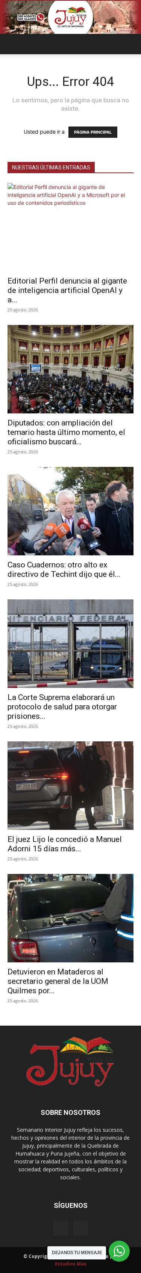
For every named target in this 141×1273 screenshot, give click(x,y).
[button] (13, 44)
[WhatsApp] (80, 1228)
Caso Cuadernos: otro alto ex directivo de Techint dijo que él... (64, 569)
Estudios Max (70, 1264)
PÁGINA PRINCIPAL (93, 132)
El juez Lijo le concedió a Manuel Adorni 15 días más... (65, 844)
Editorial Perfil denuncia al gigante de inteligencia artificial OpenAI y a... (67, 290)
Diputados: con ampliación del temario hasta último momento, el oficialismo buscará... (66, 432)
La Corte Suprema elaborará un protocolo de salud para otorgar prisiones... (62, 707)
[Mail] (60, 1228)
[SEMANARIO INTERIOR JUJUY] (70, 17)
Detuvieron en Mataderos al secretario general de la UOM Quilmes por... (58, 981)
